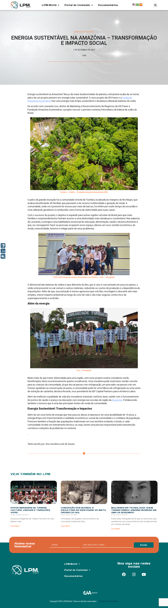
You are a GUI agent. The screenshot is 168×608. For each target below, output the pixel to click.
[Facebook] (124, 574)
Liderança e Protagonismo (84, 32)
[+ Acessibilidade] (3, 256)
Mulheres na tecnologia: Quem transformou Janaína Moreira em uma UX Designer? (133, 510)
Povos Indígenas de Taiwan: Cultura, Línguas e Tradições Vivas (30, 510)
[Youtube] (144, 574)
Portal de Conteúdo (77, 5)
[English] (134, 4)
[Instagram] (134, 574)
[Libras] (3, 245)
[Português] (137, 4)
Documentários (108, 5)
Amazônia (117, 400)
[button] (155, 5)
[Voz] (3, 251)
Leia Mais (15, 526)
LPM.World (49, 5)
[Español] (141, 4)
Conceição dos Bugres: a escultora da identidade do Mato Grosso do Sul (83, 510)
